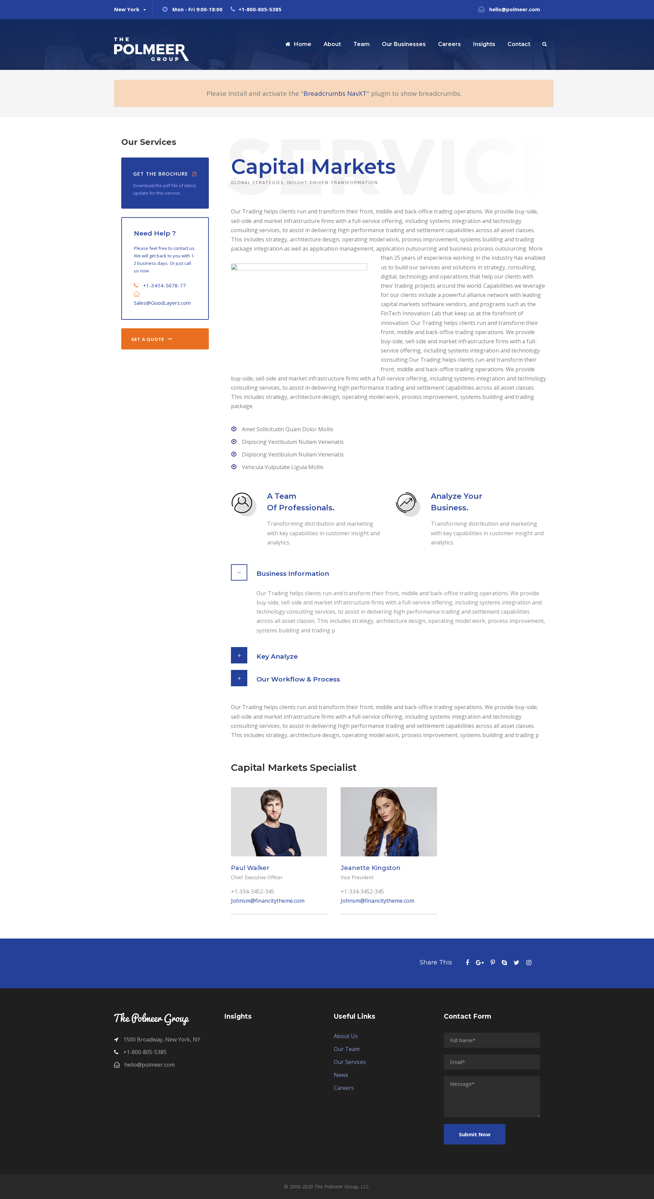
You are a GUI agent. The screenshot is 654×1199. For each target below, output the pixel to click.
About (332, 44)
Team (361, 44)
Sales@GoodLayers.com (162, 302)
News (341, 1075)
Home (302, 44)
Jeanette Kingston (371, 868)
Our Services (350, 1062)
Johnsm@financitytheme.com (268, 900)
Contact (519, 44)
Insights (484, 44)
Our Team (347, 1049)
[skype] (504, 962)
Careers (449, 44)
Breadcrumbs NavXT (335, 93)
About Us (346, 1036)
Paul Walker (250, 868)
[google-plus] (480, 962)
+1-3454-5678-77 (164, 285)
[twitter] (516, 962)
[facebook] (467, 962)
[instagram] (528, 962)
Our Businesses (404, 44)
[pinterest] (492, 962)
